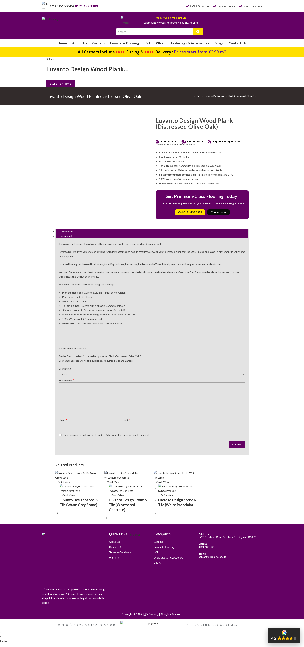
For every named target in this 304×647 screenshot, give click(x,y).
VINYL (161, 43)
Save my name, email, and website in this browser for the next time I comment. (107, 435)
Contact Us (237, 43)
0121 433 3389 (86, 6)
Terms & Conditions (120, 552)
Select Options (60, 83)
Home (62, 43)
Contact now (218, 212)
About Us (79, 43)
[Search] (198, 31)
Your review (66, 380)
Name (63, 420)
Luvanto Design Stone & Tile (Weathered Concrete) (128, 505)
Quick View (63, 481)
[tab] (152, 231)
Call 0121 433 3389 (190, 212)
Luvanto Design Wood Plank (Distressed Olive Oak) (231, 96)
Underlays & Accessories (190, 43)
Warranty (114, 557)
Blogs (218, 43)
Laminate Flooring (124, 43)
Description (67, 231)
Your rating (66, 368)
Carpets (98, 43)
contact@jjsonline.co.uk (212, 556)
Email (126, 420)
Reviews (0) (67, 235)
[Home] (191, 96)
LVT (147, 43)
